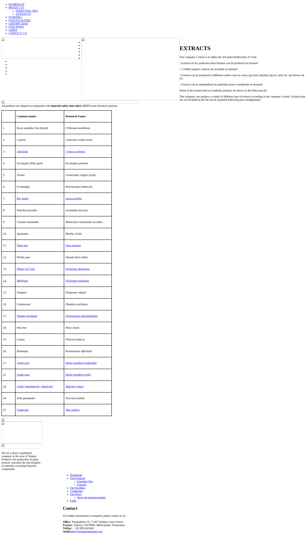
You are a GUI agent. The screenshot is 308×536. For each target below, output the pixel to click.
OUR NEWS (16, 26)
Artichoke (22, 151)
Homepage (76, 475)
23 (4, 386)
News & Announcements (91, 497)
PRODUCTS (16, 7)
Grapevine (23, 409)
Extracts (81, 484)
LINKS (13, 29)
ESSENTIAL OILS (27, 10)
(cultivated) (81, 362)
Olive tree (22, 245)
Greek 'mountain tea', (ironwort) (35, 386)
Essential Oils (85, 481)
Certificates (76, 491)
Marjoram (22, 280)
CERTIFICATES (18, 23)
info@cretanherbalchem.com (86, 531)
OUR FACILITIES (20, 20)
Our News (76, 494)
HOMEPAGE (17, 4)
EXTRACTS (23, 13)
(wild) (78, 374)
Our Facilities (77, 487)
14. (5, 280)
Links (73, 500)
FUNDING (15, 17)
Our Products (77, 478)
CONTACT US (18, 33)
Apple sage (23, 362)
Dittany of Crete (26, 268)
